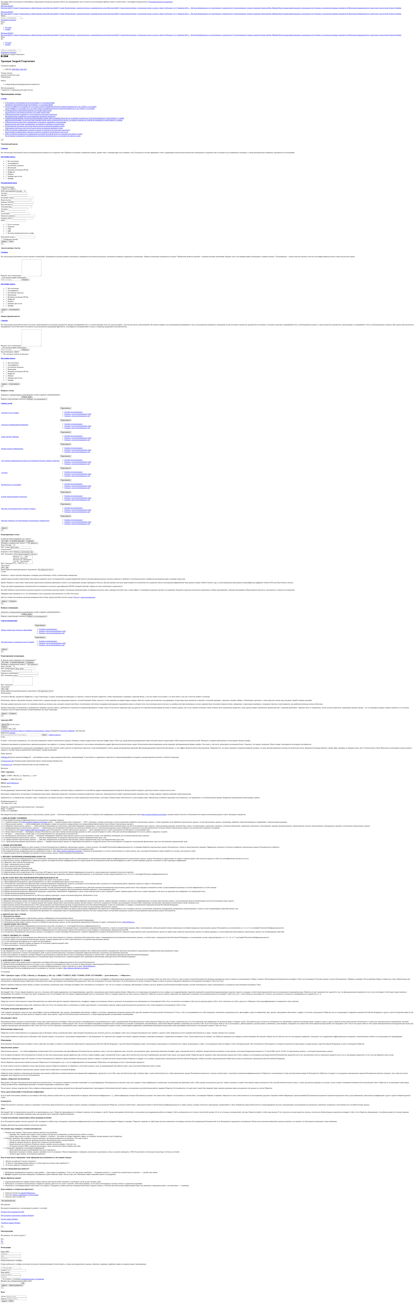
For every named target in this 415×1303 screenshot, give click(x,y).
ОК (23, 1283)
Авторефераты (13, 163)
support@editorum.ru (27, 1193)
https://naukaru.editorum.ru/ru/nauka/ (154, 814)
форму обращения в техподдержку (25, 1195)
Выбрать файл (27, 397)
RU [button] (2, 24)
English (7, 29)
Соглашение (5, 731)
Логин (3, 1296)
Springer (10, 178)
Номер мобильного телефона (11, 1260)
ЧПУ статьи (5, 547)
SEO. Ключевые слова (9, 554)
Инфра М (11, 172)
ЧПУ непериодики (8, 668)
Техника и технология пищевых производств (331, 8)
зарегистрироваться (88, 597)
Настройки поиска (8, 157)
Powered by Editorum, (67, 731)
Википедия (11, 168)
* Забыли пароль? (54, 735)
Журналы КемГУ (7, 6)
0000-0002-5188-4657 (19, 69)
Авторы (4, 193)
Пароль (3, 1299)
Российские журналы (15, 165)
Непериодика (6, 693)
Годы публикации (7, 187)
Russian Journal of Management (12, 449)
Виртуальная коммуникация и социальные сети (296, 8)
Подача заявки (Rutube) (9, 1219)
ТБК (9, 229)
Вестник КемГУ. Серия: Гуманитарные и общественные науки (24, 8)
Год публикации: (7, 352)
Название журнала (8, 216)
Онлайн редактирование (73, 412)
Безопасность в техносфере (11, 485)
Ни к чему (5, 541)
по (9, 189)
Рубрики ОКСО (7, 218)
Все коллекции (13, 161)
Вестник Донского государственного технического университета (25, 521)
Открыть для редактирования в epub (77, 414)
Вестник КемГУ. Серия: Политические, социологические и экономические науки (77, 8)
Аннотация (5, 213)
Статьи (4, 98)
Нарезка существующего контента (13, 399)
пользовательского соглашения (32, 1279)
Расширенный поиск (9, 183)
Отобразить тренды (10, 239)
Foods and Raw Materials (270, 8)
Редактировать (66, 408)
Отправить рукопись (8, 20)
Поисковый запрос (8, 237)
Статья (3, 571)
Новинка (10, 227)
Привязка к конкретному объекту (14, 543)
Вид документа (7, 204)
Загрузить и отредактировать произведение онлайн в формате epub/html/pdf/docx (30, 395)
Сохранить (12, 601)
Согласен (5, 4)
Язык (3, 545)
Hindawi (10, 174)
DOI (2, 211)
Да (7, 567)
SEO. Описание (7, 563)
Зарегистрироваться (16, 1285)
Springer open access (14, 176)
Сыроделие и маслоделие (379, 8)
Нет (3, 567)
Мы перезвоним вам (8, 1200)
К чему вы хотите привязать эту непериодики (18, 660)
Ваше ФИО (5, 1252)
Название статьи (7, 552)
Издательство (6, 200)
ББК (9, 231)
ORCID (4, 195)
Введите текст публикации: (11, 275)
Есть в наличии (13, 224)
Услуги (76, 597)
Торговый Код (6, 207)
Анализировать (14, 309)
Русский (8, 27)
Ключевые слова (7, 198)
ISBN (3, 220)
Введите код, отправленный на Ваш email (16, 1281)
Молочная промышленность (359, 8)
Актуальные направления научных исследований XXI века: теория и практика (30, 461)
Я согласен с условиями (12, 1279)
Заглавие (4, 209)
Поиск (3, 16)
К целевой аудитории (17, 541)
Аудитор (4, 473)
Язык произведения (8, 191)
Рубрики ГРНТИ (7, 202)
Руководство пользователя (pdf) (12, 1212)
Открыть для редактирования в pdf (77, 416)
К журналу (29, 541)
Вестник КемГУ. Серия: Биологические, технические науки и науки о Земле (136, 8)
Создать (12, 733)
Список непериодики (9, 621)
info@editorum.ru (13, 783)
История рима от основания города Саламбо (17, 642)
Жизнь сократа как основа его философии (16, 630)
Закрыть (4, 241)
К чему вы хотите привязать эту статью (16, 539)
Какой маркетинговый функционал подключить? (19, 569)
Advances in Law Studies (10, 413)
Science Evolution (395, 8)
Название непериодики (9, 673)
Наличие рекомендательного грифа (20, 233)
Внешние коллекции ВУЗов (17, 170)
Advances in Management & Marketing (14, 425)
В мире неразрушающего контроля (14, 497)
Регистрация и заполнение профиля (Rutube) (17, 1215)
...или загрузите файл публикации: (13, 277)
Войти (44, 735)
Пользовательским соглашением (160, 2)
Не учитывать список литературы (15, 354)
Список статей (6, 403)
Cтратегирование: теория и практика (247, 8)
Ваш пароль (5, 1272)
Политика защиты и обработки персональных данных (30, 731)
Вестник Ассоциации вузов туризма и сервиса (18, 509)
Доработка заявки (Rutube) (10, 1223)
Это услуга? (5, 565)
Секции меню (6, 549)
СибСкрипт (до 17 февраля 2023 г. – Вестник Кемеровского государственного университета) (198, 8)
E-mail (3, 1270)
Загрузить (25, 279)
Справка (4, 148)
